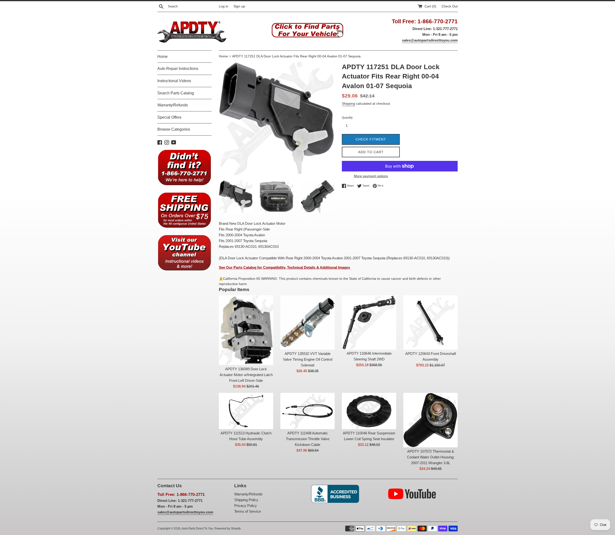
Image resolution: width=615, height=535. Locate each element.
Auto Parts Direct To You (197, 528)
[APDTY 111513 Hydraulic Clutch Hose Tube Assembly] (246, 411)
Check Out (450, 6)
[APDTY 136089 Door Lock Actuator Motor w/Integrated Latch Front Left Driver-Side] (246, 330)
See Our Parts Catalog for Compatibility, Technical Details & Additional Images (284, 267)
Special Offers (169, 117)
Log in (223, 6)
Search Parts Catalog (175, 93)
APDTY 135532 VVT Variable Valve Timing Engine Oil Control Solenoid (307, 359)
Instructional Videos (174, 81)
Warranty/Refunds (172, 105)
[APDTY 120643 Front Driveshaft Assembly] (430, 322)
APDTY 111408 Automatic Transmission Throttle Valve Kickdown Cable (307, 439)
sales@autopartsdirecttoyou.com (430, 40)
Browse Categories (173, 129)
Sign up (239, 6)
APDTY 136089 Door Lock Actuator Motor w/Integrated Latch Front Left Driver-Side (246, 375)
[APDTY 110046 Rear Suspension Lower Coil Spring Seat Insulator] (369, 411)
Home (162, 57)
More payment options (371, 176)
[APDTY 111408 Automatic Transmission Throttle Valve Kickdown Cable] (307, 411)
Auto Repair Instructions (177, 69)
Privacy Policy (245, 506)
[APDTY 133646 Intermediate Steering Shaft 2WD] (369, 322)
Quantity (347, 117)
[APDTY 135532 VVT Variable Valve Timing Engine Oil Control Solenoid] (307, 322)
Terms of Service (247, 511)
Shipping (348, 103)
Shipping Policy (246, 500)
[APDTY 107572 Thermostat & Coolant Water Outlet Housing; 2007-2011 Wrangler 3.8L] (430, 420)
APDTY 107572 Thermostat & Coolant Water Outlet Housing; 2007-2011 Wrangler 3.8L (430, 457)
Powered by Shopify (228, 528)
